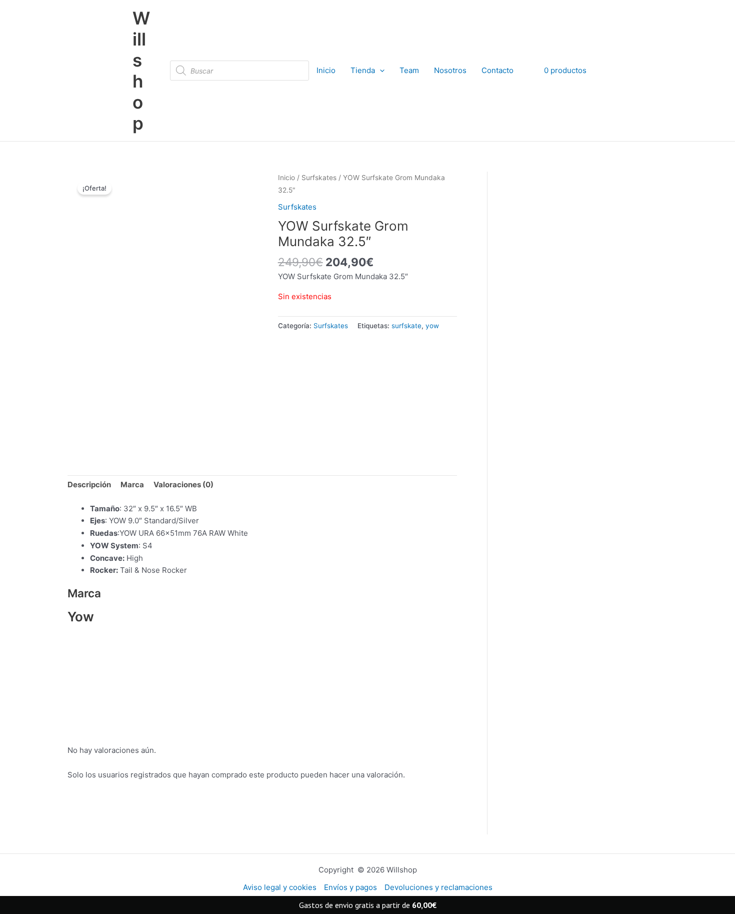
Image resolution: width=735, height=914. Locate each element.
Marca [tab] (132, 484)
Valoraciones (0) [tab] (184, 484)
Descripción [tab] (89, 484)
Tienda (362, 70)
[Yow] (328, 395)
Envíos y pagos (350, 887)
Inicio (326, 70)
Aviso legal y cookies (279, 887)
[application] (379, 71)
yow (432, 326)
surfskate (407, 326)
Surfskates (319, 178)
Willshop (141, 71)
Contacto (498, 70)
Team (409, 70)
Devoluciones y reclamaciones (438, 887)
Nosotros (450, 70)
